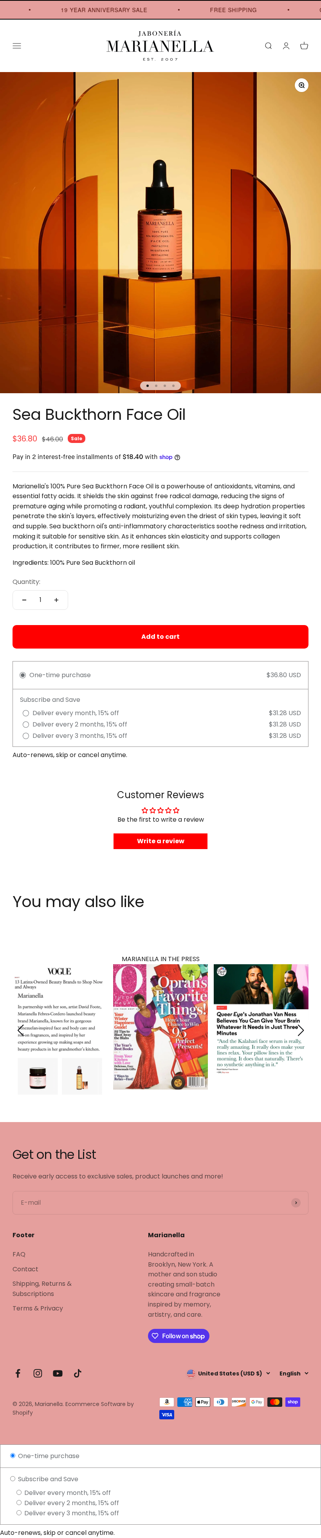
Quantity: (26, 581)
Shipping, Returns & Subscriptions (42, 1285)
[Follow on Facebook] (18, 1370)
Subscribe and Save (47, 1475)
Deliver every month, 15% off (67, 1489)
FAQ (19, 1250)
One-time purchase (47, 1452)
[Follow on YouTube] (57, 1370)
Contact (25, 1265)
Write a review (160, 841)
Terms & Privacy (38, 1304)
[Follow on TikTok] (77, 1370)
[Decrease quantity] (24, 600)
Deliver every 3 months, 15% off (71, 1509)
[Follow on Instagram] (37, 1370)
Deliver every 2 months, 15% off (71, 1499)
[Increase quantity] (56, 600)
